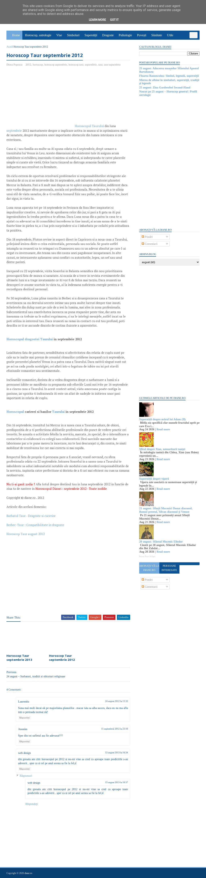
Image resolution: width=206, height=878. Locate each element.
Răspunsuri (26, 775)
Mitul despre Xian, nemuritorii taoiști (162, 449)
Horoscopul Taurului (89, 126)
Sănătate (156, 35)
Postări (148, 236)
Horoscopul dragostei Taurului (29, 339)
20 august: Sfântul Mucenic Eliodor (161, 541)
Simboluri (73, 35)
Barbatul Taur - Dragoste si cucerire (31, 516)
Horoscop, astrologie (38, 35)
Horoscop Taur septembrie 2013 (19, 658)
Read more (163, 429)
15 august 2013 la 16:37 (116, 782)
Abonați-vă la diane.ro (149, 568)
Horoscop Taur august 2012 (25, 534)
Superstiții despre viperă (154, 478)
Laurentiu (23, 701)
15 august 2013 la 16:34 (116, 752)
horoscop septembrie (55, 64)
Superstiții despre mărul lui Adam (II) (162, 419)
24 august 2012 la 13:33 (116, 701)
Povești (141, 35)
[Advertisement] (40, 99)
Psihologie (125, 35)
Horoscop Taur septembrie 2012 (62, 658)
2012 (28, 64)
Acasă (9, 46)
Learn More (97, 19)
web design (24, 752)
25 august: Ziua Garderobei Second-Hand (164, 87)
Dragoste (108, 35)
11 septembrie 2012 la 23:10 (114, 729)
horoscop (38, 64)
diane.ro (28, 873)
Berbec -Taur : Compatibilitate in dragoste (35, 525)
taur (100, 64)
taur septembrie (112, 64)
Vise (59, 35)
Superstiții (90, 35)
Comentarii (151, 243)
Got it (114, 19)
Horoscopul (15, 412)
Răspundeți (24, 717)
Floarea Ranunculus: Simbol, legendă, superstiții (169, 75)
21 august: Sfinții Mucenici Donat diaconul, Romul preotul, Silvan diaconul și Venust (166, 510)
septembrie (91, 64)
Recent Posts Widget (147, 556)
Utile (170, 35)
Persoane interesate (169, 568)
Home (16, 35)
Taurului (58, 412)
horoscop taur (76, 64)
